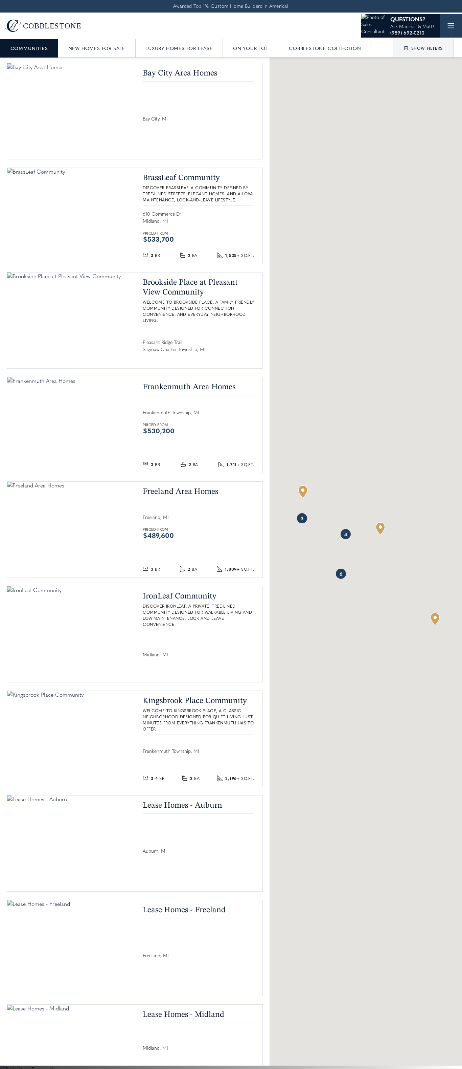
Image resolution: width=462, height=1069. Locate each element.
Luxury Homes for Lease (179, 48)
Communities (29, 48)
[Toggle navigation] (451, 26)
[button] (423, 48)
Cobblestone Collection (325, 48)
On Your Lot (251, 48)
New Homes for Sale (96, 48)
